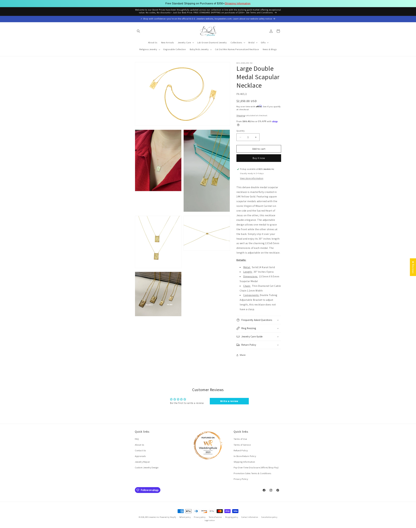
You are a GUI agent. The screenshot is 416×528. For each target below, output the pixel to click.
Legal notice (209, 520)
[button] (138, 31)
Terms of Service (242, 444)
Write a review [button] (229, 401)
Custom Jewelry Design (147, 467)
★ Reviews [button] (413, 267)
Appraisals (140, 456)
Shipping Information (238, 3)
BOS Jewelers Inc (152, 517)
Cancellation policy (269, 517)
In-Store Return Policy (245, 456)
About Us (139, 444)
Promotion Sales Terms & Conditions (252, 473)
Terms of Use (240, 439)
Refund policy (185, 517)
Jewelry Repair (142, 461)
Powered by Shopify (168, 517)
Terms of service (215, 517)
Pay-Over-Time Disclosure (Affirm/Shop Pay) (256, 467)
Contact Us (140, 450)
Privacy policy (200, 517)
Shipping (240, 115)
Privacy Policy (241, 479)
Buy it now (259, 158)
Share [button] (243, 354)
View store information (251, 178)
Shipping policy (231, 517)
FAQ (137, 439)
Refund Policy (241, 450)
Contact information (249, 517)
